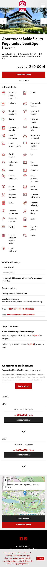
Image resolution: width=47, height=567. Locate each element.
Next (43, 21)
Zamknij (40, 558)
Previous (3, 21)
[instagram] (26, 538)
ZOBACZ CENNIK (23, 80)
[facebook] (21, 538)
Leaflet (21, 514)
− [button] (5, 483)
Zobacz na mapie (23, 518)
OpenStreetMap (31, 514)
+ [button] (5, 480)
